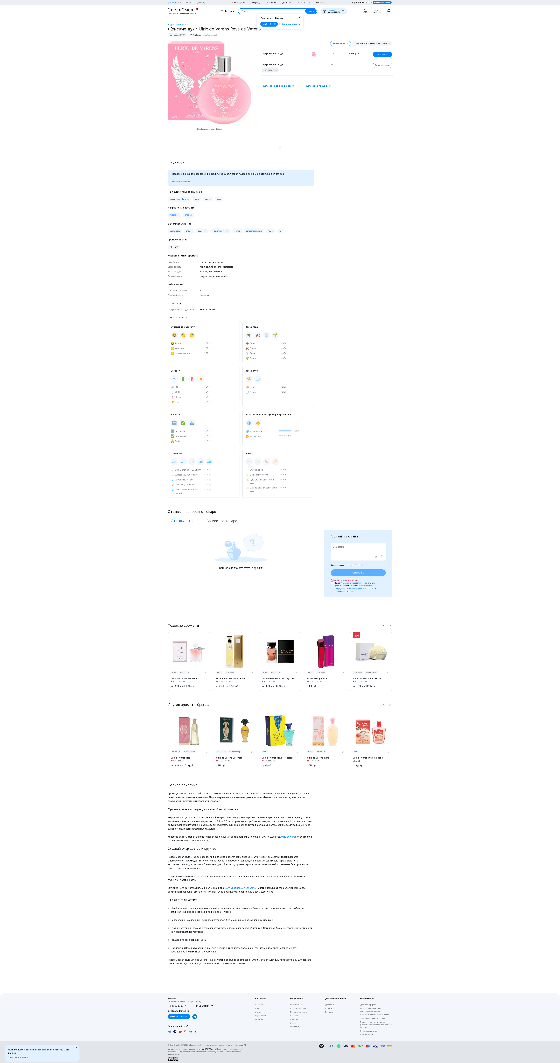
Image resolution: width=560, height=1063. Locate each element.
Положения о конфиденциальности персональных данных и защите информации (355, 588)
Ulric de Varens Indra (318, 757)
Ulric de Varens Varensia (229, 757)
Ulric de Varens (289, 836)
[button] (384, 625)
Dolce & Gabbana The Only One (278, 678)
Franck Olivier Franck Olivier (367, 678)
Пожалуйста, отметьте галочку (345, 580)
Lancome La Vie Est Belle (184, 678)
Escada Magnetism (317, 678)
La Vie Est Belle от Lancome (240, 887)
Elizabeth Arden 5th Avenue (230, 678)
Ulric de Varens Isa (180, 757)
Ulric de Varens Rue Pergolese (278, 757)
